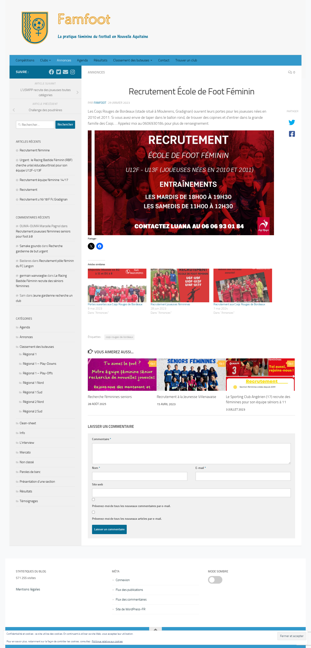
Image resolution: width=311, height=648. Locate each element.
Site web (97, 484)
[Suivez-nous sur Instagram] (72, 72)
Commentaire (101, 439)
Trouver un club (186, 60)
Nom (96, 468)
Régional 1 (30, 354)
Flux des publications (129, 590)
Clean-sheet (28, 423)
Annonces (64, 60)
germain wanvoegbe (33, 276)
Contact (163, 60)
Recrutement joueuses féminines (170, 304)
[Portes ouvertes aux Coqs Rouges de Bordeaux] (117, 285)
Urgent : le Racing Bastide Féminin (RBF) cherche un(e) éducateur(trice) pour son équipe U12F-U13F (44, 165)
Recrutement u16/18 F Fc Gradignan (43, 199)
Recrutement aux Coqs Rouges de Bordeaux (239, 304)
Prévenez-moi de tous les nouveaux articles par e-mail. (127, 519)
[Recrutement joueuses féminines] (180, 285)
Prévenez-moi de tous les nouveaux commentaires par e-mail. (131, 506)
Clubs (44, 60)
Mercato (25, 452)
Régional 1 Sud (32, 392)
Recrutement (28, 190)
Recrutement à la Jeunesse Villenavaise (186, 397)
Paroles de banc (30, 472)
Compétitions (25, 60)
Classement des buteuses (131, 60)
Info (22, 433)
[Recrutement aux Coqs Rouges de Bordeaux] (242, 285)
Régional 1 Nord (33, 383)
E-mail (200, 468)
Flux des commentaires (131, 599)
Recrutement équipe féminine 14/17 (44, 180)
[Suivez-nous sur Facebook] (51, 72)
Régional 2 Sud (32, 411)
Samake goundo (30, 246)
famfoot (100, 103)
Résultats (100, 60)
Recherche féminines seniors (110, 397)
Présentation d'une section (37, 482)
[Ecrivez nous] (65, 72)
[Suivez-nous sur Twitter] (58, 72)
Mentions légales (28, 589)
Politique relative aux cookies (107, 641)
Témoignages (29, 501)
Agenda (82, 60)
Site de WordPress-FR (130, 609)
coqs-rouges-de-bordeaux (119, 337)
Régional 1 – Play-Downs (39, 364)
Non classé (27, 462)
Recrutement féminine (35, 150)
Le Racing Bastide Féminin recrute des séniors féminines (41, 281)
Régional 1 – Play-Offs (38, 373)
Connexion (123, 580)
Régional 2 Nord (33, 402)
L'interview (27, 443)
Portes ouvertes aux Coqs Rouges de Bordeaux (115, 304)
